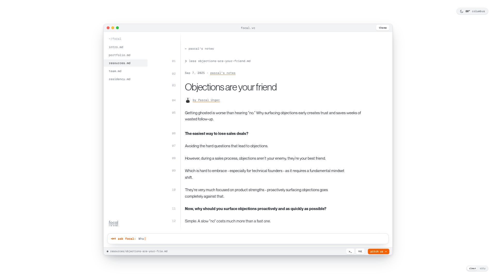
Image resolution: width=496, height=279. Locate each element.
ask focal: (127, 239)
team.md (115, 71)
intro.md (116, 47)
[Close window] (108, 27)
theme (383, 27)
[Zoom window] (117, 27)
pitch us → (378, 251)
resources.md (119, 63)
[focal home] (113, 223)
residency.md (119, 79)
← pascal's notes (199, 48)
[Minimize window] (112, 27)
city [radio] (482, 268)
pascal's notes (223, 73)
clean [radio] (472, 268)
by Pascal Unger (206, 100)
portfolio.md (119, 55)
